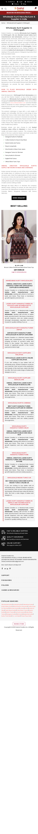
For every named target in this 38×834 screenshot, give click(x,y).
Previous (2, 238)
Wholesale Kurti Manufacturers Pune (19, 454)
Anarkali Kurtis (17, 604)
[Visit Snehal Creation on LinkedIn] (7, 569)
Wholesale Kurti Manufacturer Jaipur (19, 329)
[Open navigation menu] (2, 8)
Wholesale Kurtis (6, 604)
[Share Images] (11, 260)
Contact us (11, 2)
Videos (16, 4)
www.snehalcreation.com (18, 103)
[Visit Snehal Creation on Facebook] (2, 569)
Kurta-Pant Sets (6, 616)
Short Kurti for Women (20, 606)
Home (3, 23)
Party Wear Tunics (22, 610)
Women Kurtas (14, 608)
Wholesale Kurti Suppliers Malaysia (19, 354)
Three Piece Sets (26, 616)
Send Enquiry (19, 198)
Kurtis (26, 608)
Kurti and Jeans (20, 612)
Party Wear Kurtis (10, 610)
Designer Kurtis (11, 614)
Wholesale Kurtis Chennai (19, 403)
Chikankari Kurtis (28, 604)
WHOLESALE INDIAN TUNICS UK (19, 478)
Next (35, 238)
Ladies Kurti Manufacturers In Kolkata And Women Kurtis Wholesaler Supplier (19, 305)
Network (29, 2)
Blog (24, 4)
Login (21, 2)
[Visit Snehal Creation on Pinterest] (10, 569)
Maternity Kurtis (28, 614)
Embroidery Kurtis (7, 606)
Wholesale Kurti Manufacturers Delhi (19, 427)
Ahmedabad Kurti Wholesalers (19, 281)
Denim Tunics (10, 612)
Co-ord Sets (16, 616)
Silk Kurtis (19, 614)
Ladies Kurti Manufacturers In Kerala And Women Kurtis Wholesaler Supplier (19, 502)
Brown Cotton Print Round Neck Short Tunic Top (19, 267)
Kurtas (22, 608)
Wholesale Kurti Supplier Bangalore (19, 379)
